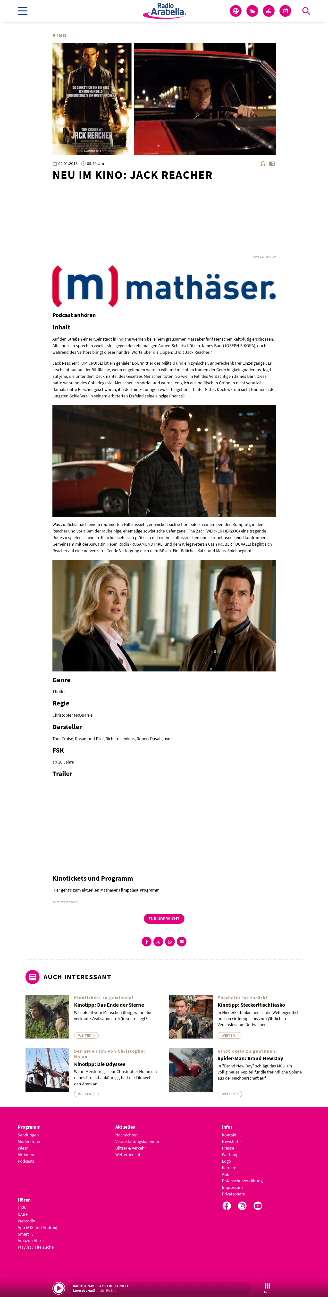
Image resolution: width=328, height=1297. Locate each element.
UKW (22, 1208)
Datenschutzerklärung (242, 1181)
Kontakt (229, 1135)
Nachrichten (126, 1135)
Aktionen (26, 1154)
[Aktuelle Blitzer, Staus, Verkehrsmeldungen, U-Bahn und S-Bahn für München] (269, 11)
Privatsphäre (233, 1194)
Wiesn (23, 1148)
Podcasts (26, 1161)
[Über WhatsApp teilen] (170, 941)
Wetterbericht (127, 1154)
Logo (226, 1161)
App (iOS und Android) (38, 1227)
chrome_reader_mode (272, 163)
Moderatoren (30, 1141)
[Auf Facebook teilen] (146, 941)
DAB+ (23, 1214)
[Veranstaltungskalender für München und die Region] (285, 11)
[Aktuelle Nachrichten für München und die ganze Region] (236, 11)
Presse (228, 1148)
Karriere (229, 1167)
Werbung (230, 1154)
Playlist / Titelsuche (36, 1247)
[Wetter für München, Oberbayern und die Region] (252, 11)
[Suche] (306, 11)
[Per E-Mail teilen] (181, 941)
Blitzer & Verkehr (130, 1148)
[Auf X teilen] (158, 941)
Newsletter (232, 1141)
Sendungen (28, 1135)
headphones (263, 163)
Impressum (232, 1187)
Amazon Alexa (31, 1240)
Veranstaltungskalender (137, 1141)
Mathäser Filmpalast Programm (130, 890)
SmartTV (26, 1234)
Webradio (26, 1221)
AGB (226, 1174)
